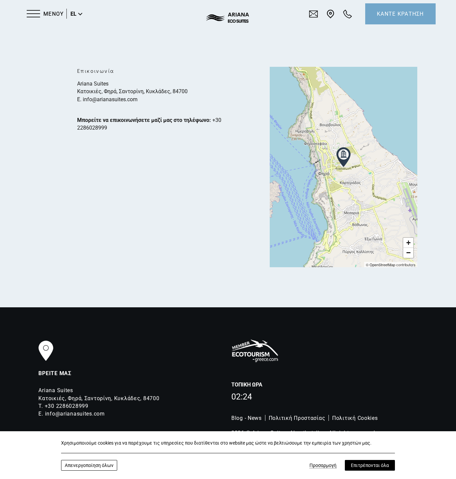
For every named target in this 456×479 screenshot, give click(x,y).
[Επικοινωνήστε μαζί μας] (313, 13)
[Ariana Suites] (227, 17)
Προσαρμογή (322, 465)
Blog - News (246, 418)
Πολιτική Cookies (355, 418)
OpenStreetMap (382, 264)
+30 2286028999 (66, 406)
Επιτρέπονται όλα (370, 465)
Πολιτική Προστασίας (297, 418)
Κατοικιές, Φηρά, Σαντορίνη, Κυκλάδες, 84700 (132, 91)
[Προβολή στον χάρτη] (330, 13)
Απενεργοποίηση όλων (89, 465)
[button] (343, 157)
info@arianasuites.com (110, 99)
